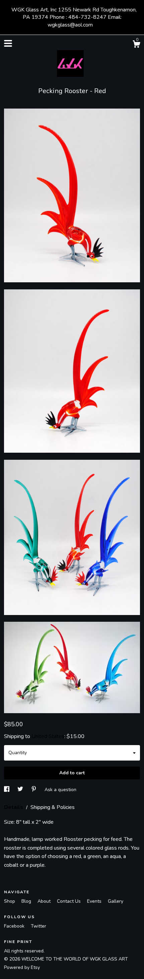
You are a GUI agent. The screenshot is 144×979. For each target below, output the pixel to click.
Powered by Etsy (22, 967)
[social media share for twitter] (20, 789)
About (45, 901)
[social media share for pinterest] (34, 789)
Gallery (115, 901)
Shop (10, 901)
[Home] (72, 62)
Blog (26, 901)
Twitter (38, 926)
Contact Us (69, 901)
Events (95, 901)
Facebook (15, 926)
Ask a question (60, 789)
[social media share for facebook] (7, 789)
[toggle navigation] (8, 43)
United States (47, 736)
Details (14, 807)
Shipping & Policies (52, 807)
